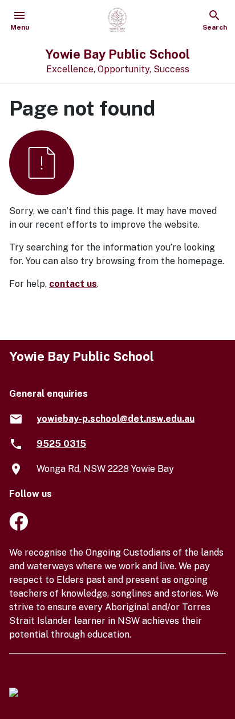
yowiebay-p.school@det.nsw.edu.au (116, 418)
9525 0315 (61, 443)
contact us (73, 283)
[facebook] (18, 527)
